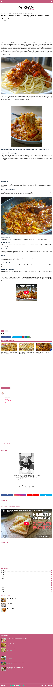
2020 (27, 580)
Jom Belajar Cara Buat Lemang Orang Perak (15, 667)
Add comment (8, 402)
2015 (27, 589)
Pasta (5, 13)
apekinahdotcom (8, 392)
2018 (27, 583)
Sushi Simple (9, 603)
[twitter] (51, 7)
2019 (27, 582)
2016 (27, 587)
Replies (6, 399)
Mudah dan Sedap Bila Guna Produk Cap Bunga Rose (17, 638)
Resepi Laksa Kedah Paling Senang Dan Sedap (16, 648)
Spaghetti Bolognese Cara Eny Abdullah (9, 102)
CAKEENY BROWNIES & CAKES (29, 485)
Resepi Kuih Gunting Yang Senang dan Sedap (15, 662)
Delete (8, 397)
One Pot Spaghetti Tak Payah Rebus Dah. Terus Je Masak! (26, 353)
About (45, 685)
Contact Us (50, 685)
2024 (26, 572)
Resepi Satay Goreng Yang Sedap (13, 657)
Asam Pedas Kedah (11, 608)
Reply (5, 397)
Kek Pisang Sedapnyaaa (11, 598)
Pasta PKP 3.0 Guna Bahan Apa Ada (42, 352)
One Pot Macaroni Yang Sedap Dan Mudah (9, 352)
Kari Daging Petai (10, 643)
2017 (27, 585)
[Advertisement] (26, 32)
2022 (27, 576)
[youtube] (48, 7)
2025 (26, 570)
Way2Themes (11, 685)
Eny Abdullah (4, 20)
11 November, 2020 (8, 394)
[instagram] (50, 7)
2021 (27, 578)
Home (2, 13)
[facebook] (46, 7)
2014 (27, 591)
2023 (27, 574)
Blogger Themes (22, 685)
